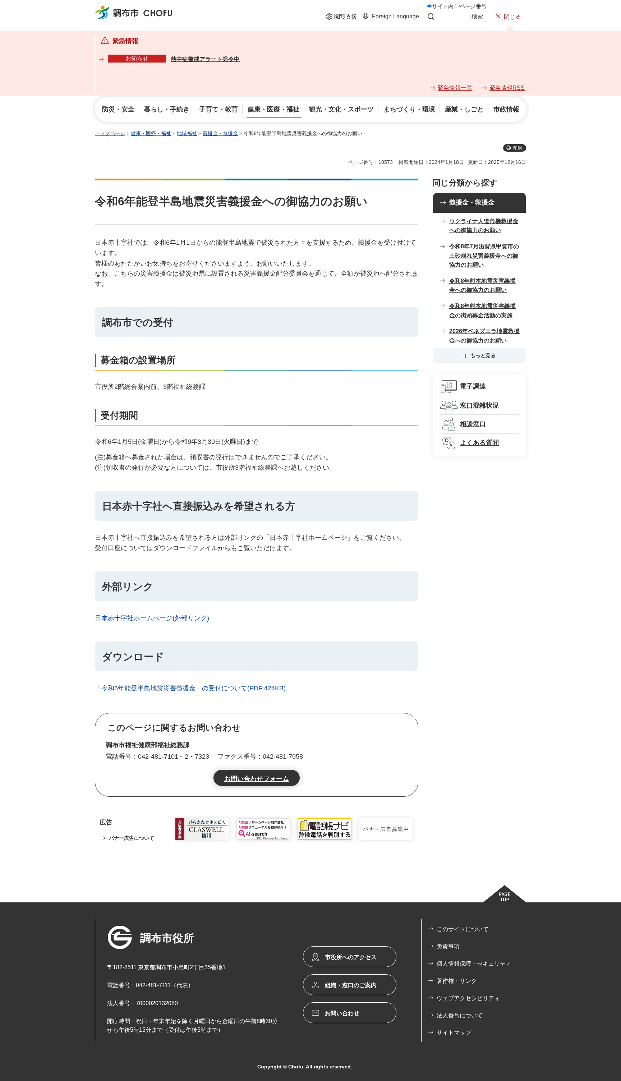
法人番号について (460, 1015)
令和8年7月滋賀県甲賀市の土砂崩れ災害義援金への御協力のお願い (484, 255)
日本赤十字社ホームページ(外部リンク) (152, 618)
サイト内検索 (431, 16)
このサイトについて (462, 929)
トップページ (110, 133)
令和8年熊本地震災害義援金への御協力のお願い (482, 285)
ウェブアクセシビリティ (468, 998)
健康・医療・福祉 (151, 133)
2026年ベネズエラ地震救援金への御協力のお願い (484, 336)
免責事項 (448, 946)
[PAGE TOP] (504, 893)
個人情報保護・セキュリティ (474, 964)
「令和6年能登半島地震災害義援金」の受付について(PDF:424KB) (190, 688)
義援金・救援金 (220, 133)
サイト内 (443, 6)
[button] (341, 17)
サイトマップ (454, 1033)
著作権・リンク (457, 981)
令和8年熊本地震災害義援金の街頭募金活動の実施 (482, 310)
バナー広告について (131, 838)
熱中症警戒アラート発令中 (205, 59)
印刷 (517, 148)
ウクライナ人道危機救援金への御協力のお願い (483, 226)
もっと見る (483, 355)
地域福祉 (187, 133)
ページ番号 (473, 6)
